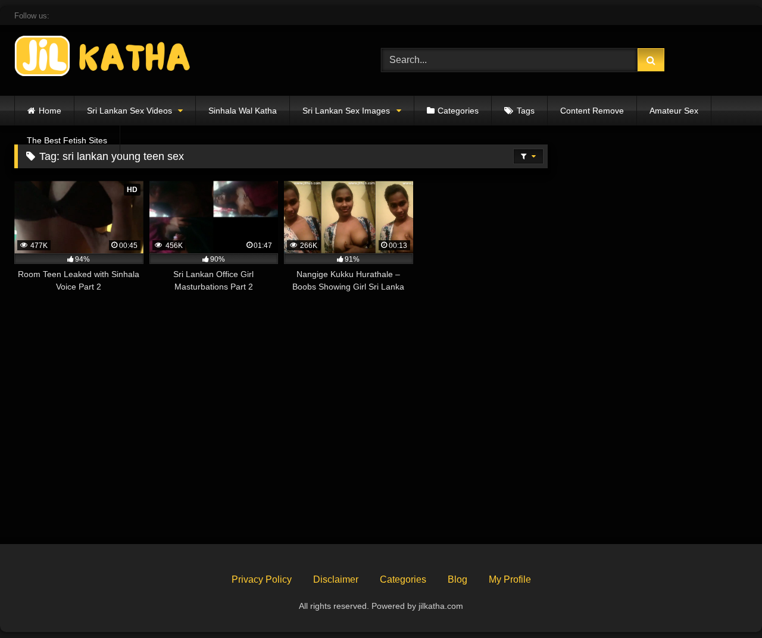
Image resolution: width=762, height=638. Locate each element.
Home (50, 110)
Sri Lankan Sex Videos (129, 110)
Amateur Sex (673, 110)
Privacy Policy (262, 579)
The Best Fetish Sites (67, 140)
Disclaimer (335, 579)
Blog (457, 579)
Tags (526, 110)
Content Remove (592, 110)
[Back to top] (725, 602)
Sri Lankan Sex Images (346, 110)
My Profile (510, 579)
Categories (458, 110)
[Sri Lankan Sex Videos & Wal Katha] (103, 57)
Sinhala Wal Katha (242, 110)
